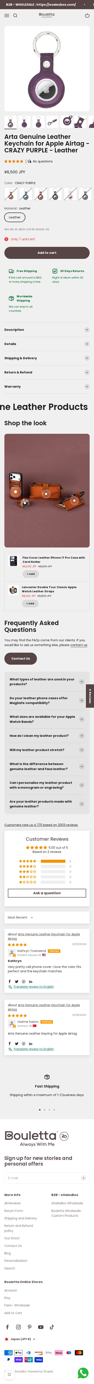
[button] (14, 161)
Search (9, 1268)
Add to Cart (13, 1313)
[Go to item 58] (38, 122)
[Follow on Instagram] (18, 1327)
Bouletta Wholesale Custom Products (66, 1213)
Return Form (13, 1211)
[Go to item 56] (10, 122)
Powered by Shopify (40, 1371)
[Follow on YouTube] (41, 1327)
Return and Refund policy (18, 1228)
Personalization (15, 1260)
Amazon (10, 1290)
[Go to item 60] (66, 122)
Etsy (7, 1298)
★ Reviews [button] (90, 696)
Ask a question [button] (47, 893)
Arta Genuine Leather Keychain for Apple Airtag (44, 936)
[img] (17, 945)
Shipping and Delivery (20, 1218)
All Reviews (12, 1203)
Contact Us (20, 658)
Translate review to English (33, 987)
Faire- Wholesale (17, 1305)
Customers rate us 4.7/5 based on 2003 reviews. (41, 825)
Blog (7, 1253)
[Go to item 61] (80, 122)
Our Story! (12, 1238)
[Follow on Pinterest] (30, 1327)
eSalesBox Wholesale (67, 1203)
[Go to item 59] (52, 122)
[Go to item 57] (24, 122)
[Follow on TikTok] (52, 1327)
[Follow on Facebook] (7, 1327)
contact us (78, 645)
